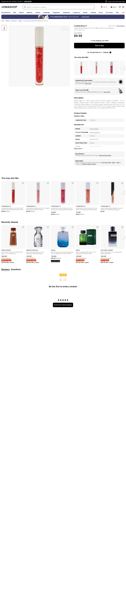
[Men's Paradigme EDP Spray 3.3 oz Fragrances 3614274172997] (97, 227)
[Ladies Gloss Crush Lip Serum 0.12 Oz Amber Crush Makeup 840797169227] (97, 183)
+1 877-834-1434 (106, 162)
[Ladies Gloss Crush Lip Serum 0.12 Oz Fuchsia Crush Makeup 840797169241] (72, 183)
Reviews (5, 269)
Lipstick (20, 20)
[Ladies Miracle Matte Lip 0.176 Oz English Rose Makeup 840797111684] (47, 183)
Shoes (101, 12)
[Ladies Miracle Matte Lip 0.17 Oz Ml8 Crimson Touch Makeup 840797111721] (67, 28)
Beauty (85, 12)
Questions (16, 269)
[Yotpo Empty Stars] (112, 26)
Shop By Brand (5, 12)
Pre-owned (109, 12)
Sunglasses (56, 12)
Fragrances (76, 12)
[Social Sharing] (62, 28)
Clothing (93, 12)
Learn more (88, 83)
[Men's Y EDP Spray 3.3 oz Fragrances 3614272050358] (122, 227)
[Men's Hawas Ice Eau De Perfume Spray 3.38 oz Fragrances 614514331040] (72, 227)
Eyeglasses (66, 12)
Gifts (117, 12)
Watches (29, 12)
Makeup (8, 20)
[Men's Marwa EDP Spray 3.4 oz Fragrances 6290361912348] (47, 227)
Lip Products (14, 20)
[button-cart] (123, 7)
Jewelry (37, 12)
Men (14, 12)
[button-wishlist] (120, 7)
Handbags (46, 12)
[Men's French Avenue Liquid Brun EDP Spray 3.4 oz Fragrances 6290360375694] (23, 227)
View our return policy (105, 155)
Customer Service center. (89, 164)
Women (21, 12)
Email (113, 162)
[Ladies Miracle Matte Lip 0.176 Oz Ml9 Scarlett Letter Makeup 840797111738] (23, 183)
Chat (118, 162)
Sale (123, 12)
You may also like (81, 57)
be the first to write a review (63, 305)
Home (2, 20)
